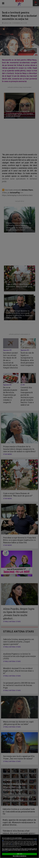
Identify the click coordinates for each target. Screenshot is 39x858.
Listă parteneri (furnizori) (5, 851)
